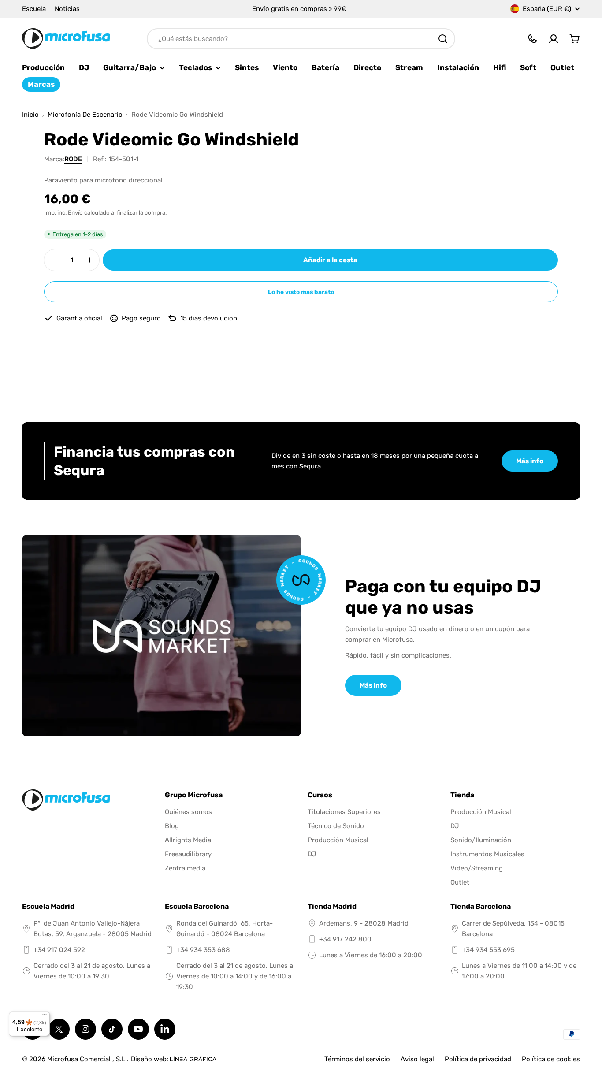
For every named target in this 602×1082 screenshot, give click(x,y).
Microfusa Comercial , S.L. (87, 1059)
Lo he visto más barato (301, 291)
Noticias (67, 9)
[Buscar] (443, 38)
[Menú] (44, 1016)
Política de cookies (551, 1059)
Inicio (30, 115)
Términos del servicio (357, 1059)
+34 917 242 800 (345, 939)
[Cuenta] (553, 38)
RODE (73, 159)
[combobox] (301, 38)
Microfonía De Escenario (85, 115)
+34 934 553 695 (488, 950)
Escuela (34, 9)
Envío (75, 212)
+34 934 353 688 (203, 950)
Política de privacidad (478, 1059)
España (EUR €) (547, 9)
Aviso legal (417, 1059)
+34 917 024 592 (59, 950)
